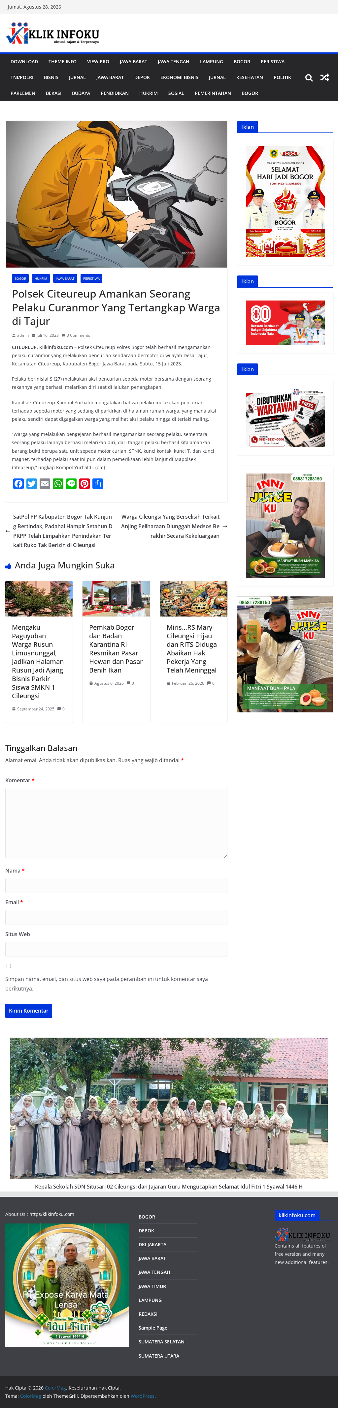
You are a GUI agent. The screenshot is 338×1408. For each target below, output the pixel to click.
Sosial (176, 93)
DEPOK (146, 1230)
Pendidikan (115, 93)
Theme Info (63, 61)
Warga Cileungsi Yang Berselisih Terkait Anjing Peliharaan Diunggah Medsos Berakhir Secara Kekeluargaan (170, 526)
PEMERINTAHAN (213, 93)
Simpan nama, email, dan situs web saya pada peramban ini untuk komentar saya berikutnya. (106, 983)
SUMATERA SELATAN (162, 1341)
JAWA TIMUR (152, 1286)
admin (23, 335)
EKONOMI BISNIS (179, 77)
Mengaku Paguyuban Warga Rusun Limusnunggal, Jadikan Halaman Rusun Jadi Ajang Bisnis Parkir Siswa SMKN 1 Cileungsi (38, 661)
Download (24, 61)
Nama (15, 870)
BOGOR (147, 1217)
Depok (142, 77)
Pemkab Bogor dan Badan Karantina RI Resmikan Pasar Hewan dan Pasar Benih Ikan (116, 649)
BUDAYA (81, 93)
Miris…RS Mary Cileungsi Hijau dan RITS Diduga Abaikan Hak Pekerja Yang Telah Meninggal (192, 649)
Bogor (242, 61)
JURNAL (77, 77)
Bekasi (53, 93)
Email (14, 902)
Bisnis (51, 77)
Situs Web (17, 934)
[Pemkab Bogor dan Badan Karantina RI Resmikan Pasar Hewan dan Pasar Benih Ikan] (116, 585)
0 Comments (78, 335)
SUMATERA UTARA (159, 1356)
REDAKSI (148, 1314)
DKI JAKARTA (152, 1244)
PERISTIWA (273, 61)
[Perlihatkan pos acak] (325, 77)
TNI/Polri (22, 77)
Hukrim (148, 93)
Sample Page (153, 1328)
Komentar (20, 780)
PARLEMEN (23, 93)
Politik (282, 77)
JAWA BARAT (133, 61)
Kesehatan (249, 77)
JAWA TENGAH (173, 61)
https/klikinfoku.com (51, 1214)
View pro (98, 61)
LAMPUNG (211, 61)
